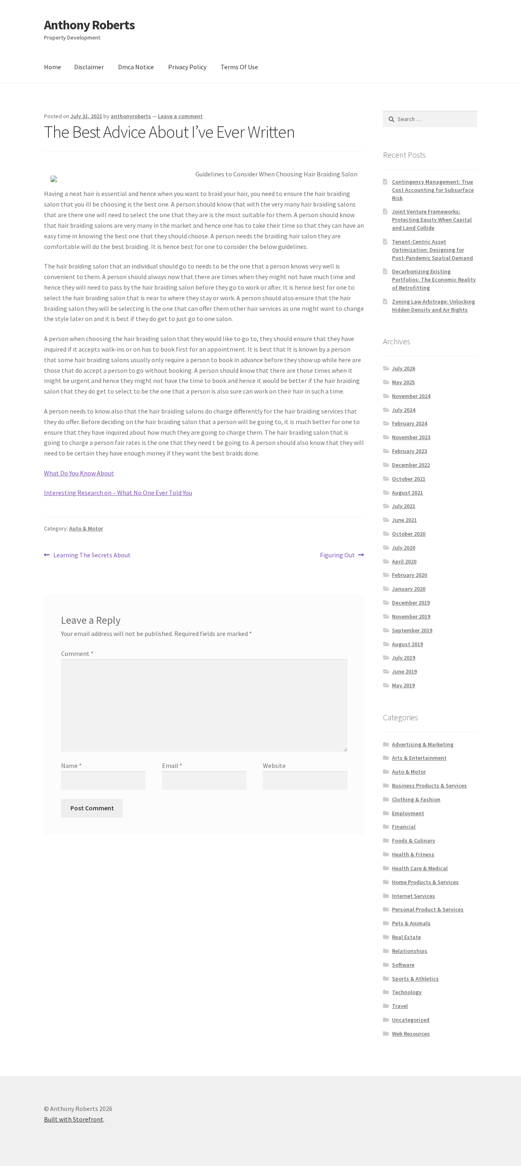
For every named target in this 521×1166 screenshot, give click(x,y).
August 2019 (407, 644)
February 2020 (409, 575)
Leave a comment (180, 116)
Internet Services (413, 896)
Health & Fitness (413, 854)
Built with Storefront (73, 1119)
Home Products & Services (425, 882)
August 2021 (407, 492)
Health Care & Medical (420, 868)
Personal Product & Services (428, 909)
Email (172, 765)
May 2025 (403, 382)
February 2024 (409, 423)
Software (403, 964)
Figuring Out (337, 555)
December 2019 (411, 602)
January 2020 (408, 588)
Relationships (409, 951)
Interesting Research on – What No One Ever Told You (118, 492)
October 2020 (408, 533)
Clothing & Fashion (416, 799)
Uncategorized (410, 1019)
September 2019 (412, 630)
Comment (77, 653)
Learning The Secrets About (92, 555)
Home (52, 67)
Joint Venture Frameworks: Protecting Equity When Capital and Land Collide (432, 219)
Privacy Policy (187, 67)
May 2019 (403, 685)
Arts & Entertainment (419, 757)
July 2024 (403, 410)
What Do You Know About (79, 473)
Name (71, 765)
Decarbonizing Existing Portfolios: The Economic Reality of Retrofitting (434, 279)
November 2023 (411, 437)
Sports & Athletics (415, 978)
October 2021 (408, 478)
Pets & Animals (411, 923)
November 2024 (411, 396)
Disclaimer (89, 67)
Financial (404, 826)
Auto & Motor (86, 528)
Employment (408, 813)
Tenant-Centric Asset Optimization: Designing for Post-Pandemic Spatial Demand (432, 250)
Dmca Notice (136, 67)
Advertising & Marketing (422, 744)
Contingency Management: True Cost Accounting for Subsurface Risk (433, 190)
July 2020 (403, 547)
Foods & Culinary (413, 840)
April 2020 (404, 561)
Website (274, 765)
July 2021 (403, 506)
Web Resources (411, 1033)
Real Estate (406, 937)
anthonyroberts (131, 116)
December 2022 (411, 465)
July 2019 (403, 657)
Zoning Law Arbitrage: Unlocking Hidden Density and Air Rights (433, 305)
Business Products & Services (429, 785)
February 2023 (409, 451)
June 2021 (404, 520)
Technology (407, 992)
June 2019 (404, 671)
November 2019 (411, 616)
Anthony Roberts (89, 25)
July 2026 (403, 368)
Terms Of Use (239, 67)
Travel (400, 1006)
